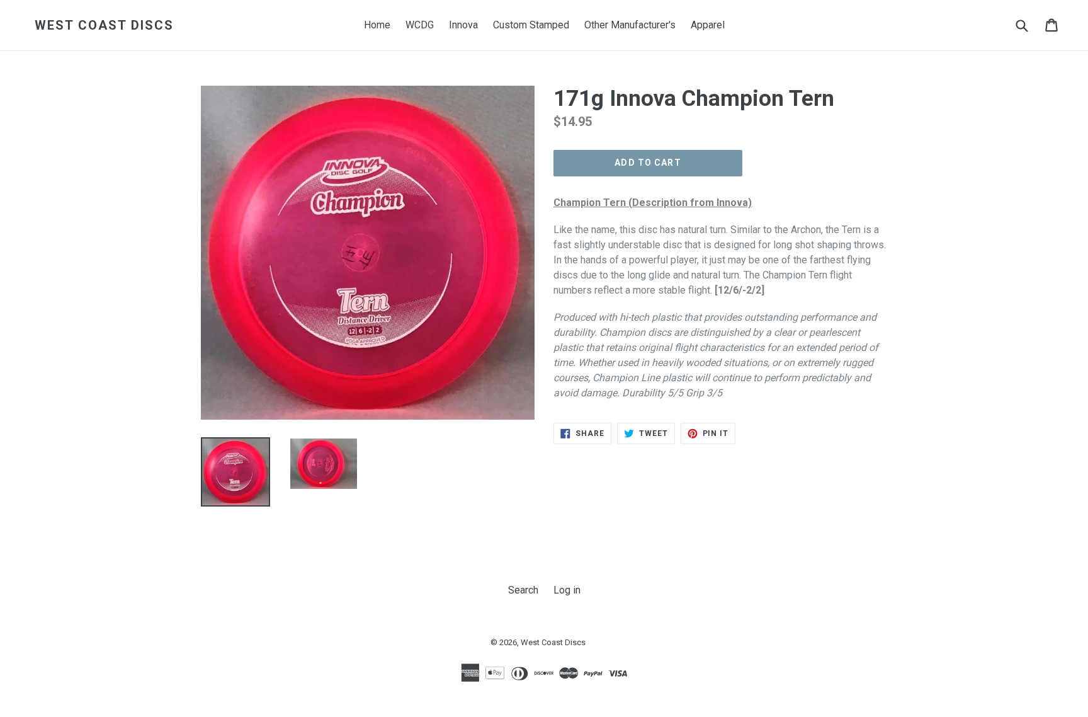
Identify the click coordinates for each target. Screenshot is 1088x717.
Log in (567, 590)
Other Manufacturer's (630, 25)
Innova (463, 25)
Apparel (708, 25)
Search (523, 590)
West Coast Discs (104, 25)
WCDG (419, 25)
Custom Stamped (531, 25)
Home (377, 25)
